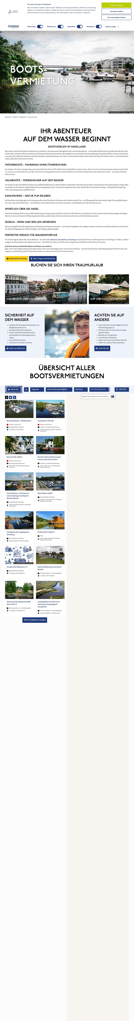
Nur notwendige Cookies (117, 17)
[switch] (61, 26)
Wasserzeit (22, 117)
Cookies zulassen (116, 5)
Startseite (8, 117)
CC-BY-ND (131, 112)
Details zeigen (111, 27)
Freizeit (15, 117)
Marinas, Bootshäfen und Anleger (64, 240)
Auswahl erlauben (116, 11)
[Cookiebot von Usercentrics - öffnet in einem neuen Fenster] (13, 26)
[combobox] (26, 389)
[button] (122, 389)
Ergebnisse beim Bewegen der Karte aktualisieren (95, 396)
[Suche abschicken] (26, 389)
